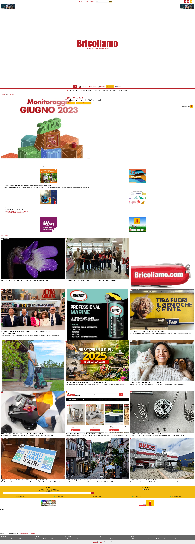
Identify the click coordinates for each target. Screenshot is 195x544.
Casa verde (37, 538)
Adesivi (141, 538)
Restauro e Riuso (123, 90)
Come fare (13, 538)
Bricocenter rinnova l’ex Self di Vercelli (144, 480)
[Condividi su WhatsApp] (2, 169)
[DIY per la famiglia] (188, 1)
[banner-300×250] (33, 365)
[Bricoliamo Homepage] (75, 86)
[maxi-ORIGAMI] (137, 197)
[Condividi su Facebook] (2, 162)
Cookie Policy (96, 542)
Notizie (85, 538)
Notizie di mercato (103, 538)
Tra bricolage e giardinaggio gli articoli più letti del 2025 (86, 382)
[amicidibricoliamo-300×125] (146, 503)
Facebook (22, 496)
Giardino (45, 538)
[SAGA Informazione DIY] (191, 1)
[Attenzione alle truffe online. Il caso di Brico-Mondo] (97, 411)
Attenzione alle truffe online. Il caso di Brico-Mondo (84, 433)
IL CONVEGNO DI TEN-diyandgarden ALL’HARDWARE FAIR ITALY (18, 211)
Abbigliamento (135, 538)
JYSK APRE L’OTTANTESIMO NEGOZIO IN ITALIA (15, 212)
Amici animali (5, 538)
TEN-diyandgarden (87, 102)
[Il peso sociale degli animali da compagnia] (162, 360)
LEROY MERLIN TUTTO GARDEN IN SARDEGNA (15, 214)
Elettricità (174, 538)
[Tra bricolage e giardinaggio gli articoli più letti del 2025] (97, 360)
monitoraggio (72, 102)
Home (2, 94)
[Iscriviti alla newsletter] (146, 489)
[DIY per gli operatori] (184, 1)
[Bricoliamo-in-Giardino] (137, 224)
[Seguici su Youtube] (3, 1)
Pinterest (139, 496)
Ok (100, 542)
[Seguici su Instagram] (7, 1)
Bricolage (3, 536)
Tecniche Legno (96, 90)
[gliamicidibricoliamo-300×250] (162, 263)
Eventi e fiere (78, 538)
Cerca (110, 1)
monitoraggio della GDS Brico (57, 161)
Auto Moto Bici (159, 538)
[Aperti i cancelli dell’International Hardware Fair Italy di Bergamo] (33, 458)
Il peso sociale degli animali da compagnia (145, 382)
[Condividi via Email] (2, 171)
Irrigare (52, 538)
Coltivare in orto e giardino (85, 90)
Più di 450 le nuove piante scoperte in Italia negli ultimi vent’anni (24, 280)
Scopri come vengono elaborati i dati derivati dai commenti (30, 533)
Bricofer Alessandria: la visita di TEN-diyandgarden (148, 331)
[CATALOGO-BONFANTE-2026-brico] (137, 175)
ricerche (79, 102)
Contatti (86, 1)
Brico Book (69, 538)
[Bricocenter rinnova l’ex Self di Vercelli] (162, 458)
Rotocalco (68, 536)
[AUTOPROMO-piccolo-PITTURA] (48, 503)
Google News (178, 496)
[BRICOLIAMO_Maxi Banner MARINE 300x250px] (97, 314)
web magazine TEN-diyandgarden (21, 161)
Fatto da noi (21, 538)
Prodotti (132, 536)
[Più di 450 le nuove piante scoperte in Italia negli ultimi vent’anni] (33, 258)
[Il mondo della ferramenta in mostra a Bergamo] (162, 411)
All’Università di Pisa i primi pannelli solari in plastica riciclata (23, 433)
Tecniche (115, 90)
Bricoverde (36, 536)
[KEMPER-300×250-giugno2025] (48, 197)
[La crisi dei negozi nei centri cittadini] (97, 458)
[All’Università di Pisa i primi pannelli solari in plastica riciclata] (33, 411)
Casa (165, 538)
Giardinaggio (183, 538)
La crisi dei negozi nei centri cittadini (79, 480)
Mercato (4, 94)
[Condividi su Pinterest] (2, 165)
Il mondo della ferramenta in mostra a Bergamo (147, 433)
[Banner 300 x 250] (48, 175)
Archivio (80, 1)
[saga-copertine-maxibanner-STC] (48, 224)
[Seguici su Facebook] (5, 1)
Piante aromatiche (107, 90)
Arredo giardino (151, 538)
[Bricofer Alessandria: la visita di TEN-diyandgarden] (162, 309)
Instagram (101, 496)
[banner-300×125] (8, 6)
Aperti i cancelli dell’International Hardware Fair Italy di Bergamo (24, 480)
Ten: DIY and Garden (10, 94)
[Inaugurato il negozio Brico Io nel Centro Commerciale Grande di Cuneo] (97, 258)
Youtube (61, 496)
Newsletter (92, 1)
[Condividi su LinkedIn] (2, 167)
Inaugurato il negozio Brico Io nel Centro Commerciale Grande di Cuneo (92, 280)
